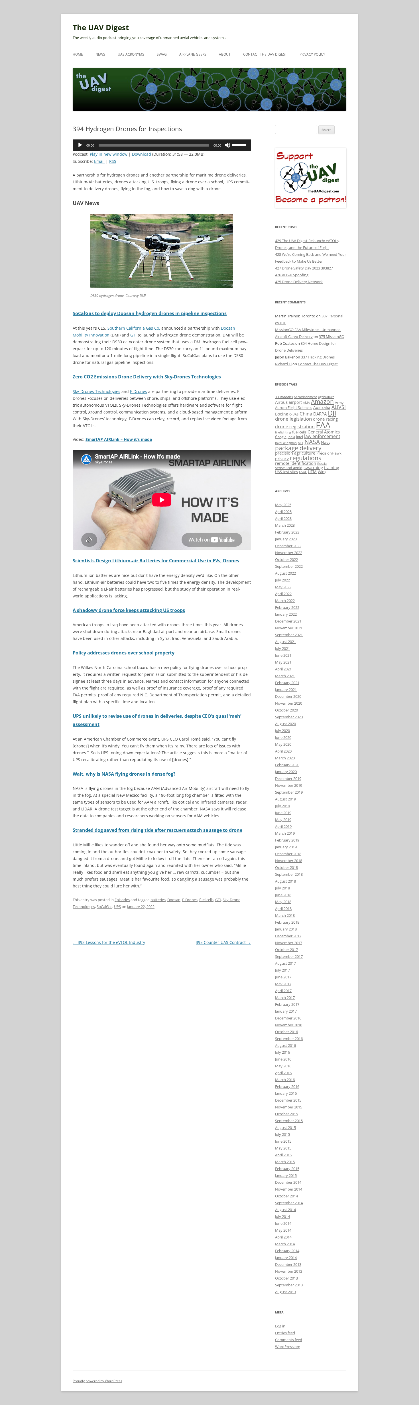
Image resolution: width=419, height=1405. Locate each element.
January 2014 (286, 1257)
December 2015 (288, 1100)
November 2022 (288, 552)
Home (78, 54)
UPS (117, 906)
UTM (312, 471)
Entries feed (285, 1332)
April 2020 (283, 751)
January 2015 (286, 1175)
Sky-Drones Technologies (96, 391)
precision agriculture (295, 453)
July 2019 (282, 805)
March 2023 (285, 525)
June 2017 (283, 977)
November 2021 (288, 627)
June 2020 (283, 737)
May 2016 (283, 1066)
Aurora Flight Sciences (293, 407)
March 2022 (285, 600)
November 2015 (288, 1107)
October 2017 (286, 949)
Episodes (122, 899)
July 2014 (282, 1216)
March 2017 (285, 997)
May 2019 (283, 819)
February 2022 (287, 607)
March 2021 (285, 675)
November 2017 (288, 942)
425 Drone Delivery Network (299, 281)
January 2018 (286, 929)
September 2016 (289, 1038)
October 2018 (286, 867)
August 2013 (285, 1291)
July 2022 (282, 580)
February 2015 (287, 1168)
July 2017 (282, 970)
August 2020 (285, 723)
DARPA (320, 414)
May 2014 (283, 1230)
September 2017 (289, 956)
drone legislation (293, 418)
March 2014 (285, 1243)
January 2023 (286, 539)
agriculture (326, 397)
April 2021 (283, 669)
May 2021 (283, 662)
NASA (312, 442)
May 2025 (283, 504)
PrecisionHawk (328, 453)
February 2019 (287, 840)
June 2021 (283, 655)
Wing (322, 471)
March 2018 (285, 915)
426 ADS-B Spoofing (291, 274)
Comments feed (288, 1339)
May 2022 (283, 586)
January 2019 (286, 847)
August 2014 (285, 1209)
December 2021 (288, 621)
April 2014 (283, 1237)
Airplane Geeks (192, 54)
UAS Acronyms (131, 54)
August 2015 (285, 1127)
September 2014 (289, 1202)
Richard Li (283, 363)
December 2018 (288, 853)
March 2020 (285, 758)
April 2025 (283, 511)
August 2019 (285, 799)
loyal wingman (286, 443)
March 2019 (285, 833)
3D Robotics (284, 397)
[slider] (240, 144)
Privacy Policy (312, 54)
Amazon (322, 402)
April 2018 (283, 908)
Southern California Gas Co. (133, 328)
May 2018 (283, 901)
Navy (325, 442)
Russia (322, 464)
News (100, 54)
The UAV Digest (101, 27)
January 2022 (286, 614)
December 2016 (288, 1018)
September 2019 (289, 792)
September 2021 (289, 634)
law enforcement (322, 436)
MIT (300, 443)
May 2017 (283, 983)
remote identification (295, 463)
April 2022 (283, 593)
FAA (323, 425)
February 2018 (287, 922)
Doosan (173, 899)
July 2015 (282, 1134)
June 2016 (283, 1059)
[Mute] (227, 145)
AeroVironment (305, 397)
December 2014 (288, 1182)
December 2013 (288, 1264)
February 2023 (287, 532)
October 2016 (286, 1031)
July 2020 (282, 730)
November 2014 (288, 1189)
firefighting (283, 432)
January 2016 (286, 1093)
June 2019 (283, 812)
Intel (299, 436)
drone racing (325, 419)
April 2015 (283, 1154)
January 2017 (286, 1011)
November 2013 (288, 1271)
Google (280, 436)
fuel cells (206, 899)
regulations (305, 458)
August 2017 (285, 963)
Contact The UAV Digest (265, 54)
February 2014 (287, 1250)
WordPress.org (287, 1346)
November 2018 (288, 860)
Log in (280, 1326)
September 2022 (289, 566)
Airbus (281, 402)
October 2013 (286, 1278)
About (225, 54)
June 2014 (283, 1223)
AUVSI (338, 407)
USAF (303, 472)
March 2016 (285, 1079)
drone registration (295, 426)
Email (99, 161)
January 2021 (286, 689)
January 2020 (286, 771)
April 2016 (283, 1072)
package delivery (298, 448)
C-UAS (293, 414)
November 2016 (288, 1024)
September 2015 (289, 1120)
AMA (306, 402)
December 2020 (288, 696)
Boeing (281, 414)
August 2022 (285, 573)
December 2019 (288, 778)
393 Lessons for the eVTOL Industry (109, 942)
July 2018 (282, 888)
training (331, 467)
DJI (332, 412)
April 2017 (283, 990)
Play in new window (108, 154)
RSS (112, 161)
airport (295, 402)
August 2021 (285, 641)
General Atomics (324, 432)
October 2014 (286, 1196)
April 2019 (283, 826)
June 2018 (283, 894)
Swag (162, 54)
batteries (158, 899)
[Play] (80, 145)
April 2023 (283, 518)
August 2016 (285, 1045)
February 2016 (287, 1086)
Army (339, 402)
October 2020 (286, 710)
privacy (282, 458)
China (306, 413)
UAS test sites (286, 471)
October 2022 (286, 559)
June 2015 (283, 1141)
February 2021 (287, 682)
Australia (321, 407)
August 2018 (285, 881)
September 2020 (289, 716)
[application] (162, 145)
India (291, 437)
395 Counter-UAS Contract (223, 942)
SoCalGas (104, 906)
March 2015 (285, 1161)
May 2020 (283, 744)
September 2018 (289, 874)
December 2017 (288, 935)
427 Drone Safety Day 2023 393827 (304, 268)
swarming (313, 468)
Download (141, 154)
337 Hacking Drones (318, 357)
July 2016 (282, 1052)
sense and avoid (288, 467)
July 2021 (282, 648)
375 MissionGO (331, 336)
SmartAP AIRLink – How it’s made (119, 439)
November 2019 (288, 785)
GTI (133, 335)
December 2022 (288, 545)
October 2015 (286, 1113)
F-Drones (138, 391)
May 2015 (283, 1148)
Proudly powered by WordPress (97, 1380)
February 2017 (287, 1004)
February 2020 (287, 764)
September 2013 (289, 1285)
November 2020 (288, 703)
